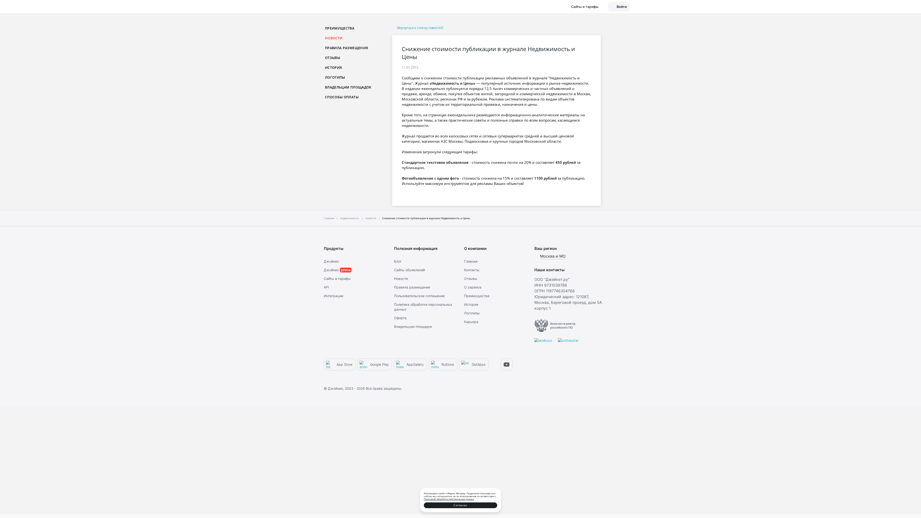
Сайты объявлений (409, 270)
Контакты (471, 270)
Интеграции (333, 296)
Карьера (471, 322)
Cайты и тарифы (337, 279)
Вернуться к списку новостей (420, 27)
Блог (397, 261)
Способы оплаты (342, 97)
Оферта (400, 318)
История (333, 67)
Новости (401, 279)
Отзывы (332, 57)
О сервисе (472, 287)
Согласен (460, 505)
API (326, 287)
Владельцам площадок (348, 87)
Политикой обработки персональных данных (449, 499)
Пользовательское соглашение (419, 296)
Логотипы (335, 77)
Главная (471, 261)
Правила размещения (346, 48)
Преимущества (339, 28)
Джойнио (331, 261)
